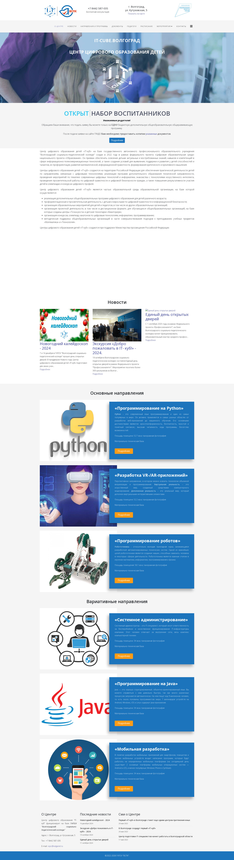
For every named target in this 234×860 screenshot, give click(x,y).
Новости (72, 26)
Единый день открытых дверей (167, 317)
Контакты (181, 26)
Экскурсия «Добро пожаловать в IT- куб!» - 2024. (114, 348)
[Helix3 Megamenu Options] (191, 26)
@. (55, 846)
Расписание (147, 26)
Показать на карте (136, 13)
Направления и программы (94, 26)
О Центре (58, 26)
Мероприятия (164, 26)
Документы (117, 26)
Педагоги (131, 26)
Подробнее (117, 140)
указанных (151, 133)
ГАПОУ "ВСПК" (122, 855)
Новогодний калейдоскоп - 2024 (64, 346)
